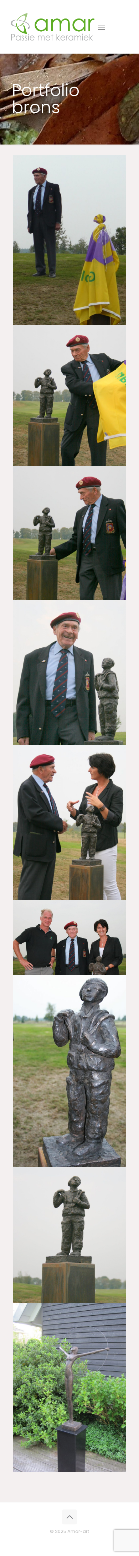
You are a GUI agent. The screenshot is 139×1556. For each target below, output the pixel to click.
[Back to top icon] (69, 1516)
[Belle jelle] (69, 1387)
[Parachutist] (69, 240)
